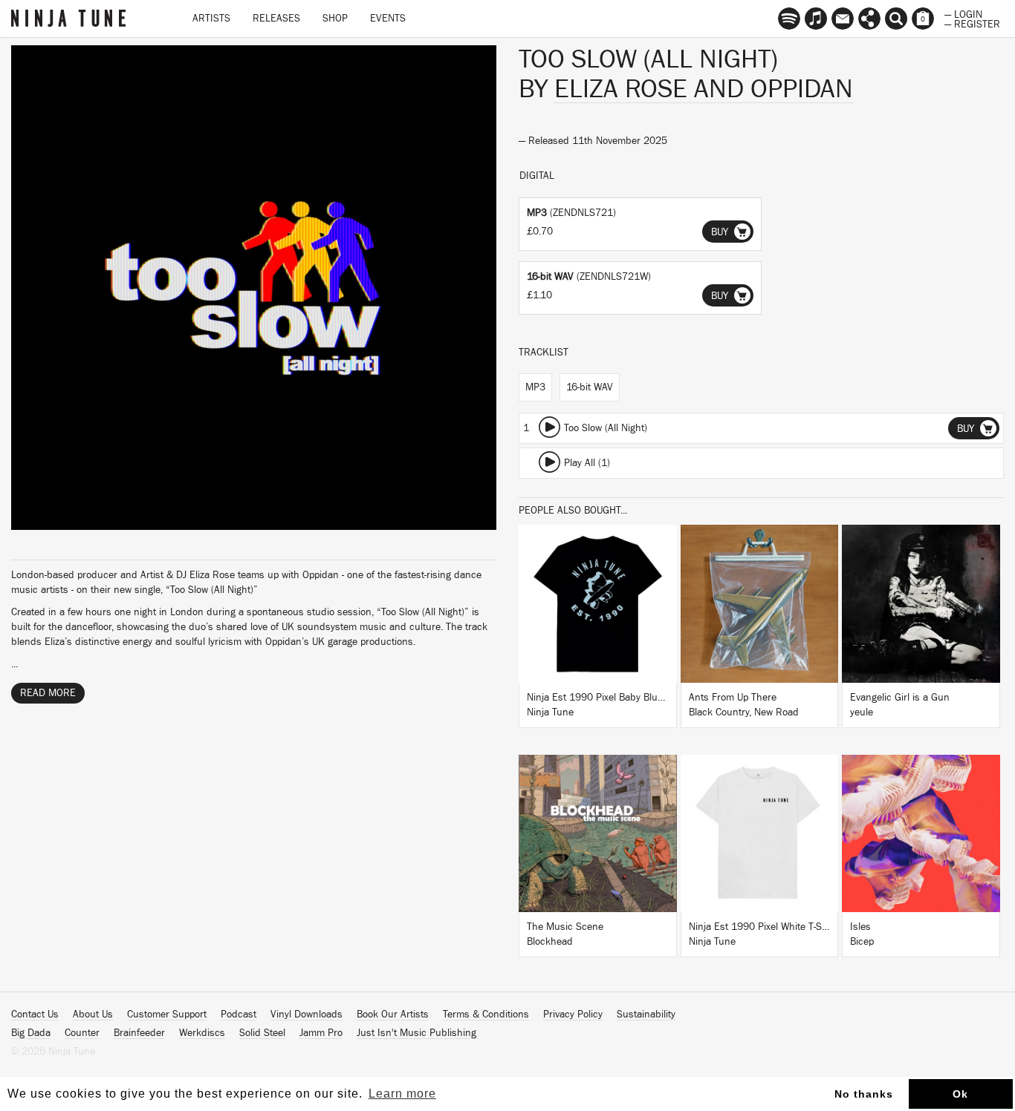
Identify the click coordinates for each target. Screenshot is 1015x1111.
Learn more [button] (402, 1093)
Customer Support (167, 1014)
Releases (276, 18)
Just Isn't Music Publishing (416, 1033)
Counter (82, 1033)
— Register (972, 23)
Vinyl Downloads (306, 1014)
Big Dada (31, 1033)
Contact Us (35, 1014)
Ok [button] (960, 1094)
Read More (48, 693)
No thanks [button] (863, 1094)
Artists (211, 18)
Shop (335, 18)
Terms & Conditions (486, 1014)
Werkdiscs (202, 1033)
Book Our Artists (393, 1014)
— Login (963, 13)
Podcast (238, 1014)
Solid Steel (262, 1033)
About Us (93, 1014)
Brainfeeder (139, 1033)
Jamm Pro (321, 1033)
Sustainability (646, 1014)
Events (388, 18)
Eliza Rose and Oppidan (703, 89)
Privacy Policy (573, 1014)
